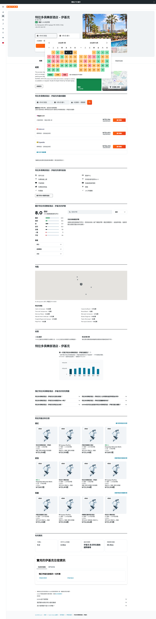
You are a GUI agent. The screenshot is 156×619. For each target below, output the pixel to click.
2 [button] (57, 52)
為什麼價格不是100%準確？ (46, 606)
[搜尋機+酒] (3, 23)
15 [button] (53, 61)
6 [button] (85, 57)
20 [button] (75, 61)
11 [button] (66, 57)
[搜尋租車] (3, 20)
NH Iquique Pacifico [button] (65, 445)
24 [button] (62, 65)
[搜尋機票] (3, 12)
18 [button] (66, 61)
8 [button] (53, 57)
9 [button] (57, 57)
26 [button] (71, 65)
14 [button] (49, 61)
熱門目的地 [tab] (51, 567)
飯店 (45, 615)
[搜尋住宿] (3, 16)
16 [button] (57, 61)
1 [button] (53, 52)
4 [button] (66, 52)
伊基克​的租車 (43, 578)
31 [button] (102, 70)
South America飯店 (53, 615)
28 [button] (49, 70)
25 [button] (66, 65)
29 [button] (53, 70)
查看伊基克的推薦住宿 (121, 493)
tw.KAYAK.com (38, 615)
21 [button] (49, 65)
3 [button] (102, 52)
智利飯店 (62, 615)
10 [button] (62, 57)
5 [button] (70, 52)
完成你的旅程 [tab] (42, 567)
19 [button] (70, 61)
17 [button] (62, 61)
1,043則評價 (46, 22)
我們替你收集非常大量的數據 (46, 602)
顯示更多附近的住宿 (121, 423)
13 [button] (75, 57)
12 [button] (70, 57)
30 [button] (58, 70)
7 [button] (89, 57)
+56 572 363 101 (40, 27)
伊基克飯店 (70, 578)
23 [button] (57, 65)
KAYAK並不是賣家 (42, 599)
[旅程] (3, 37)
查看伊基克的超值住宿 (121, 458)
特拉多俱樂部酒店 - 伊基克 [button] (43, 445)
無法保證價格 (58, 594)
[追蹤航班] (3, 32)
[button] (154, 2)
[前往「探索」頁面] (3, 29)
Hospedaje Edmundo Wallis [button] (113, 447)
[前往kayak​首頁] (12, 7)
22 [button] (53, 65)
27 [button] (75, 65)
